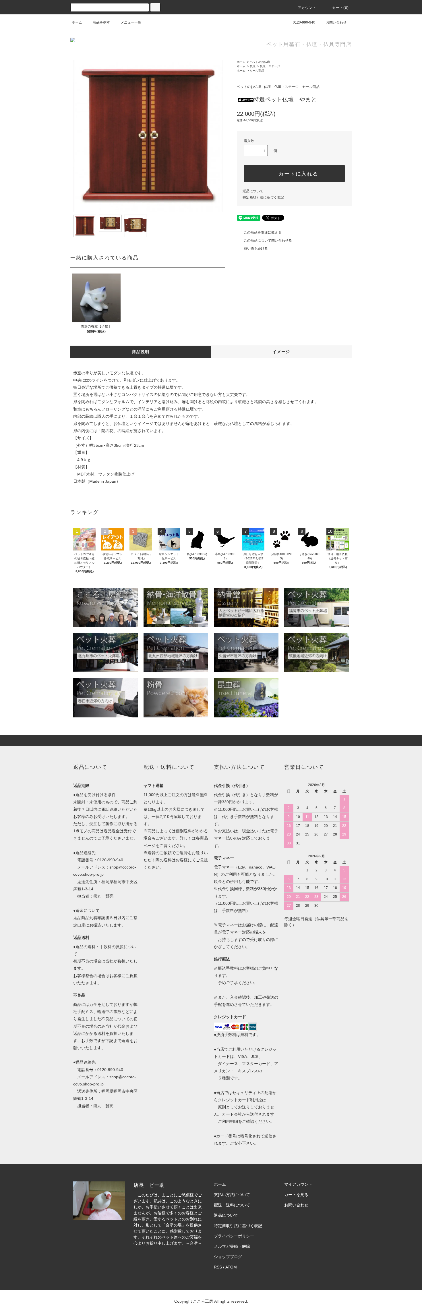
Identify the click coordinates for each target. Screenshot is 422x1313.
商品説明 (141, 351)
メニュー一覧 (131, 22)
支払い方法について (232, 1194)
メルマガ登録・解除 (232, 1246)
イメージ (281, 351)
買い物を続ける (256, 249)
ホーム (77, 22)
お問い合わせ (336, 22)
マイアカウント (298, 1184)
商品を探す (101, 22)
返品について (253, 191)
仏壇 (252, 66)
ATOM (231, 1267)
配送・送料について (232, 1205)
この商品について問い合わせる (268, 240)
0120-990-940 (304, 22)
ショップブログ (228, 1256)
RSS (218, 1267)
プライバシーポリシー (234, 1236)
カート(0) (340, 8)
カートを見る (296, 1194)
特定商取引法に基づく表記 (263, 197)
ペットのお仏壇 (260, 61)
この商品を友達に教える (263, 232)
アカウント (307, 8)
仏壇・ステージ (270, 66)
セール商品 (257, 70)
